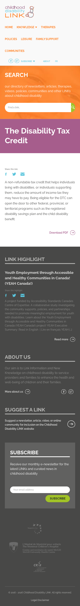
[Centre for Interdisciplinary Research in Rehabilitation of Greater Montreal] (40, 567)
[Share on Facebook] (6, 175)
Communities (14, 50)
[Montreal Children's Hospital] (35, 548)
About (46, 61)
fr (56, 61)
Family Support (47, 39)
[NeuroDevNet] (35, 529)
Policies (11, 39)
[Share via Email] (22, 175)
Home (9, 27)
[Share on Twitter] (14, 175)
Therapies (48, 27)
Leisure (26, 39)
